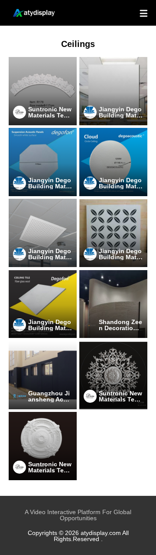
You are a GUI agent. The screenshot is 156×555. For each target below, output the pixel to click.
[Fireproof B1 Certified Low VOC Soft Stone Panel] (113, 304)
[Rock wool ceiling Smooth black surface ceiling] (113, 91)
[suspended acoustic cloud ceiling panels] (43, 162)
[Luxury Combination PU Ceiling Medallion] (113, 375)
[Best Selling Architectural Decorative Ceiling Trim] (43, 91)
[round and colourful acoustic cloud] (113, 162)
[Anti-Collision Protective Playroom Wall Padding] (43, 375)
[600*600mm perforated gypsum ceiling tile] (43, 233)
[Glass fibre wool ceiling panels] (43, 304)
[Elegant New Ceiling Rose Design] (43, 446)
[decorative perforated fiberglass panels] (113, 233)
